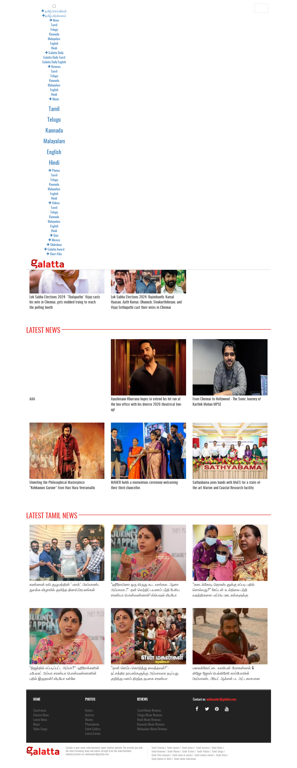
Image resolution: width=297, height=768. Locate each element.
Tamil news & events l (182, 755)
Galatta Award (29, 249)
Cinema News (41, 715)
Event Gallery (92, 729)
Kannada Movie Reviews (151, 724)
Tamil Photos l (174, 751)
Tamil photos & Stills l (162, 759)
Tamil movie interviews (185, 759)
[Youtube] (227, 709)
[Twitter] (207, 709)
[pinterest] (217, 709)
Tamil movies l (174, 748)
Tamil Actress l (203, 748)
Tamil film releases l (161, 755)
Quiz (29, 235)
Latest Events (92, 734)
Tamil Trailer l (189, 751)
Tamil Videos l (204, 751)
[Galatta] (21, 261)
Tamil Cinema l (159, 748)
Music (29, 99)
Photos (29, 170)
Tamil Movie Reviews (149, 710)
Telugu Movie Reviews (149, 715)
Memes (29, 240)
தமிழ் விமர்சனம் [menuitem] (29, 16)
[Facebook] (197, 709)
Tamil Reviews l (159, 751)
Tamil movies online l (204, 755)
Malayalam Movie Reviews (152, 729)
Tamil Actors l (188, 748)
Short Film (29, 254)
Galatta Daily (29, 53)
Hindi (28, 48)
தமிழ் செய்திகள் (29, 11)
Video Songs (40, 729)
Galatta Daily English (28, 62)
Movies (89, 720)
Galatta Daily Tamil (28, 57)
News (29, 20)
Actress (89, 715)
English (28, 43)
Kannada (28, 34)
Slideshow (29, 245)
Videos (29, 203)
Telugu (28, 30)
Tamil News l (218, 748)
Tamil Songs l (218, 751)
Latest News (40, 720)
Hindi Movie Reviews (149, 720)
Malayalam (28, 39)
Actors (89, 710)
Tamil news (39, 710)
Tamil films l (222, 755)
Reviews (29, 67)
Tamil (28, 25)
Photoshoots (92, 724)
